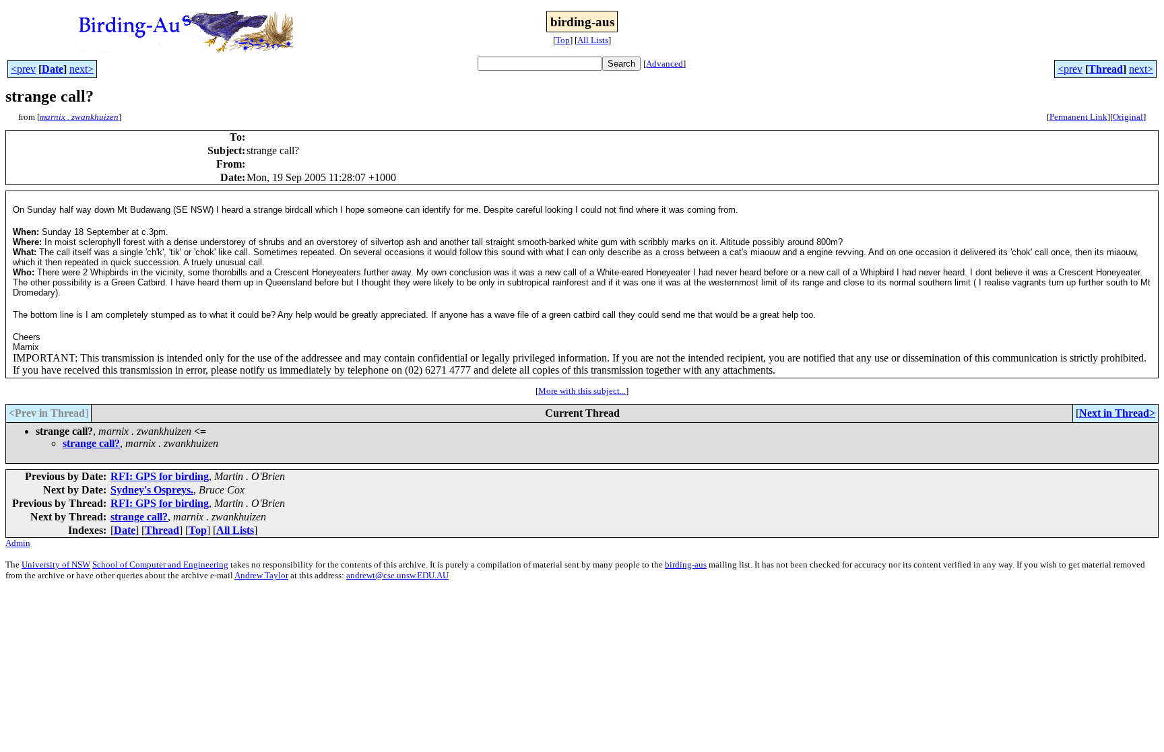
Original (1128, 117)
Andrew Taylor (261, 575)
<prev (23, 69)
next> (81, 69)
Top (563, 40)
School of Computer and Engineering (160, 564)
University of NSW (56, 564)
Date (52, 69)
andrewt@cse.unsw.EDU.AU (397, 575)
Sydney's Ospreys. (151, 489)
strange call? (91, 443)
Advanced (664, 64)
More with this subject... (582, 391)
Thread (1106, 69)
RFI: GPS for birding (159, 476)
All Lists (592, 40)
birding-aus (686, 564)
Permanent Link (1078, 117)
